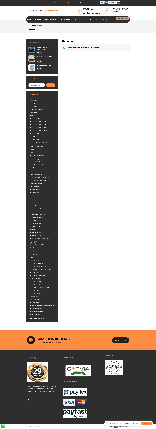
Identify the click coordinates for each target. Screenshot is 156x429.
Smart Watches (36, 226)
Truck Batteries (36, 314)
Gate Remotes (34, 202)
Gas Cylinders (36, 189)
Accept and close (146, 423)
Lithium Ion (36, 139)
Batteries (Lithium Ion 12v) (39, 121)
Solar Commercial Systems (39, 180)
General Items (36, 211)
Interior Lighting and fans (39, 214)
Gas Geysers (35, 192)
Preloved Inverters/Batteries (38, 245)
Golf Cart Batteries (37, 308)
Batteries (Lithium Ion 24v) (39, 124)
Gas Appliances (34, 186)
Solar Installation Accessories (40, 287)
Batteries (32, 115)
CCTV (33, 251)
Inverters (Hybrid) (37, 232)
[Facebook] (125, 2)
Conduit (34, 103)
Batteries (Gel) (36, 118)
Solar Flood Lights (37, 281)
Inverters (32, 229)
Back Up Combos (37, 162)
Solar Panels (35, 290)
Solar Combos (36, 171)
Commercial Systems (36, 174)
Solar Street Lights (37, 293)
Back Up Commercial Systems (40, 177)
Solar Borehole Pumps (38, 263)
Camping (32, 152)
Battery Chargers (36, 133)
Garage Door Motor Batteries (40, 143)
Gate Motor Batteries (36, 199)
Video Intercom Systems (37, 318)
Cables (32, 149)
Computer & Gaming (36, 183)
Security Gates (34, 254)
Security (32, 248)
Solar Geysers (36, 284)
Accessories (33, 100)
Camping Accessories (38, 155)
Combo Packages (35, 159)
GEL (34, 136)
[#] (28, 400)
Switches (34, 106)
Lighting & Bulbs (34, 242)
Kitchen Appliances (37, 217)
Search (51, 85)
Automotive (33, 112)
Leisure (34, 220)
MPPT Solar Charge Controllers (42, 269)
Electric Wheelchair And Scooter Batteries (43, 305)
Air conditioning (36, 208)
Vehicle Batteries (35, 299)
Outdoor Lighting (36, 223)
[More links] (111, 19)
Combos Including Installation (40, 165)
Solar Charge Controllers (39, 266)
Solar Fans (35, 272)
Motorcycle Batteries (37, 311)
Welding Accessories (37, 109)
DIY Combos (35, 168)
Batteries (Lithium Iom (36, 146)
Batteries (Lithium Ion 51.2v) (40, 130)
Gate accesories (34, 196)
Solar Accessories (37, 260)
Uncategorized (34, 296)
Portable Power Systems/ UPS (40, 238)
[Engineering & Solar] (44, 10)
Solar (31, 257)
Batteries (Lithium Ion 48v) (39, 127)
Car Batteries (35, 302)
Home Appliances (35, 205)
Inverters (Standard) (37, 235)
